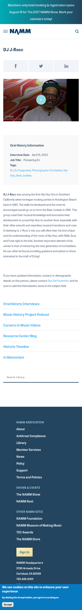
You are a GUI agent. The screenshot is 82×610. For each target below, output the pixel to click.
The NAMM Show (28, 494)
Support (22, 470)
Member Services (28, 449)
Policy (20, 463)
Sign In (24, 552)
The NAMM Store (28, 539)
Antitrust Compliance (31, 436)
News (20, 456)
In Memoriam (13, 357)
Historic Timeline (16, 346)
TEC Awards (24, 532)
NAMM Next (24, 501)
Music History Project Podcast (26, 314)
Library (21, 443)
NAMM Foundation (29, 518)
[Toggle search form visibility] (77, 32)
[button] (41, 100)
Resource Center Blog (20, 335)
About (20, 429)
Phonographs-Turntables (47, 170)
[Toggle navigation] (5, 31)
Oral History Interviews (21, 303)
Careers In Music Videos (22, 324)
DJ (11, 170)
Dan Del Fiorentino (58, 281)
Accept (8, 604)
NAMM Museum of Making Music (39, 525)
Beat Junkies (23, 175)
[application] (41, 100)
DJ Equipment (22, 170)
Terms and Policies (29, 477)
